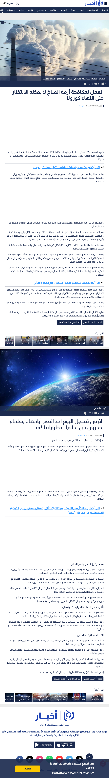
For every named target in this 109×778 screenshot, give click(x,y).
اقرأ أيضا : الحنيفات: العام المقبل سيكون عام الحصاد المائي (67, 282)
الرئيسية (105, 10)
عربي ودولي (41, 10)
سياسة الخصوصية (59, 772)
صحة (73, 10)
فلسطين (63, 10)
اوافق (27, 768)
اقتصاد (30, 10)
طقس (53, 10)
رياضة (21, 10)
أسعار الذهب (92, 10)
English (10, 3)
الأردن (81, 10)
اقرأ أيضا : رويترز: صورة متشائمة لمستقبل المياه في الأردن (66, 167)
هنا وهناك (11, 10)
